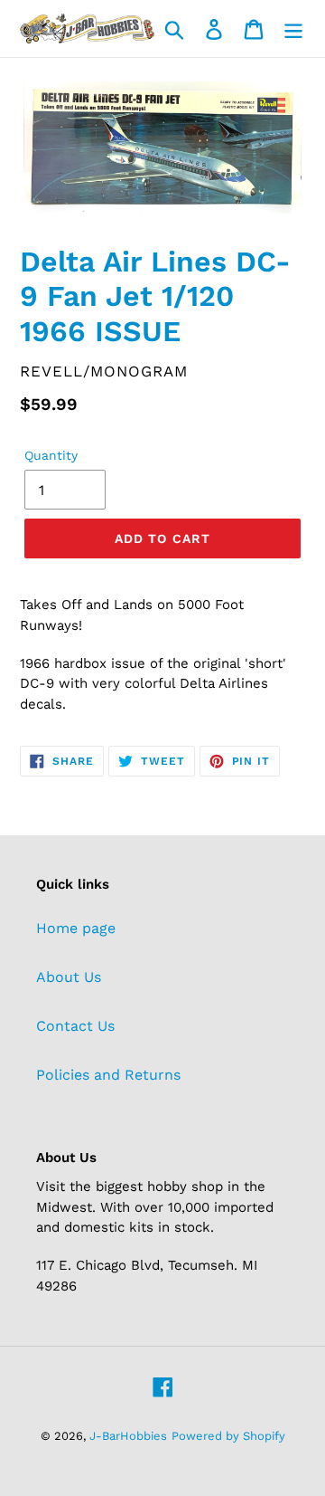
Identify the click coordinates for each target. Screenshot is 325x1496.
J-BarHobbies (128, 1436)
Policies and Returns (108, 1074)
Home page (76, 928)
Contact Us (75, 1025)
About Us (68, 977)
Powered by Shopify (228, 1436)
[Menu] (293, 28)
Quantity (51, 455)
